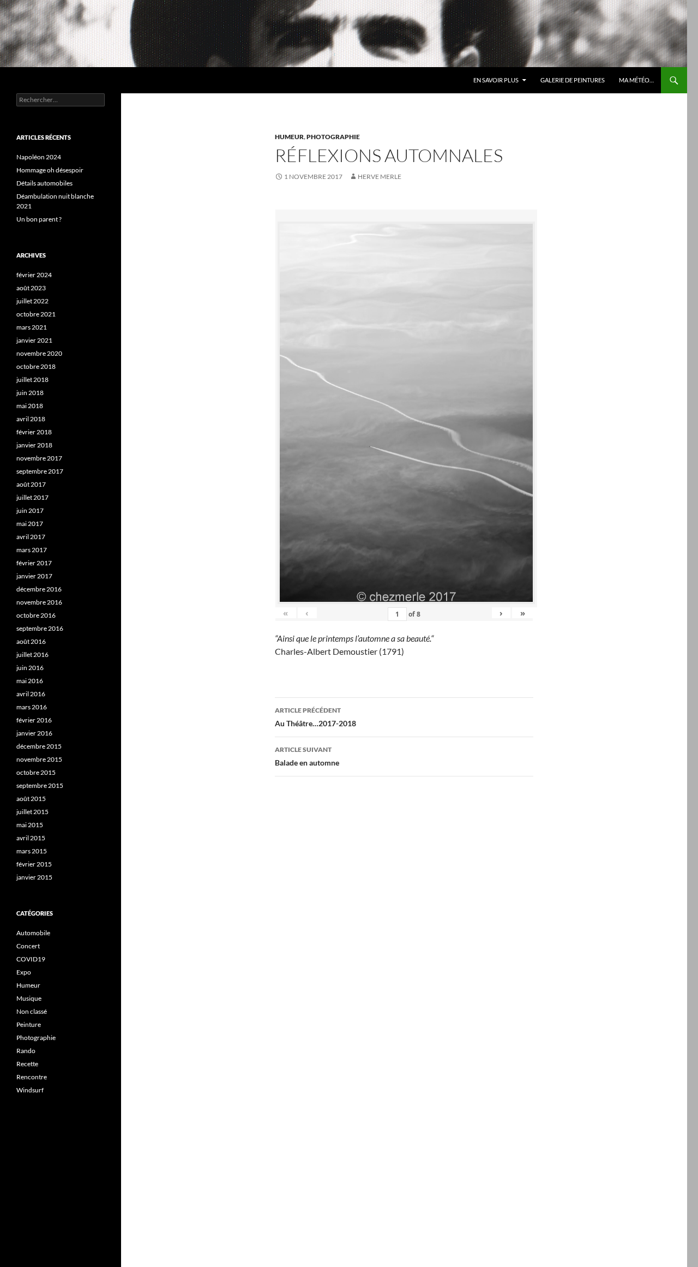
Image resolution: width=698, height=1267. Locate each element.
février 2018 (34, 432)
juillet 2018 (32, 379)
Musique (28, 998)
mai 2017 (29, 523)
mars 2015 (31, 851)
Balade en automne (307, 756)
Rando (25, 1051)
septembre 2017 (39, 471)
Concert (28, 946)
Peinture (28, 1024)
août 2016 (31, 641)
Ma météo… (636, 79)
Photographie (333, 137)
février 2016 (34, 720)
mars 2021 (31, 327)
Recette (27, 1064)
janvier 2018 (34, 445)
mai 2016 (29, 681)
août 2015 (31, 798)
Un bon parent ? (39, 219)
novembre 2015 (39, 759)
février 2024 (34, 275)
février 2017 (34, 563)
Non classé (31, 1011)
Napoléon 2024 (38, 157)
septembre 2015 (39, 785)
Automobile (33, 933)
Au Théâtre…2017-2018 (315, 717)
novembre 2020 (39, 353)
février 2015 (34, 864)
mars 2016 (31, 707)
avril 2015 (30, 838)
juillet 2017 (32, 497)
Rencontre (31, 1077)
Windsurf (30, 1090)
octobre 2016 (36, 615)
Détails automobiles (44, 183)
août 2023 (31, 288)
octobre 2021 (36, 314)
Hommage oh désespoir (49, 170)
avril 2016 (30, 694)
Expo (23, 972)
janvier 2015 (34, 877)
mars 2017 (31, 550)
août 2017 (31, 484)
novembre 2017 (39, 458)
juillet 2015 (32, 812)
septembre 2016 (39, 628)
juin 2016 (30, 668)
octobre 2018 (36, 366)
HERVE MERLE (379, 176)
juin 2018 (30, 393)
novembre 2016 (39, 602)
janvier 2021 (34, 340)
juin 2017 (30, 510)
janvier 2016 (34, 733)
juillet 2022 (32, 301)
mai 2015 (29, 825)
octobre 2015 (36, 772)
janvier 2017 (34, 576)
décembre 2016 (39, 589)
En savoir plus (496, 79)
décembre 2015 (39, 746)
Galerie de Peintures (572, 79)
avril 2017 (30, 537)
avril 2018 (30, 419)
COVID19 (30, 959)
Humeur (289, 137)
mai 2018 (29, 406)
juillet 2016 (32, 654)
